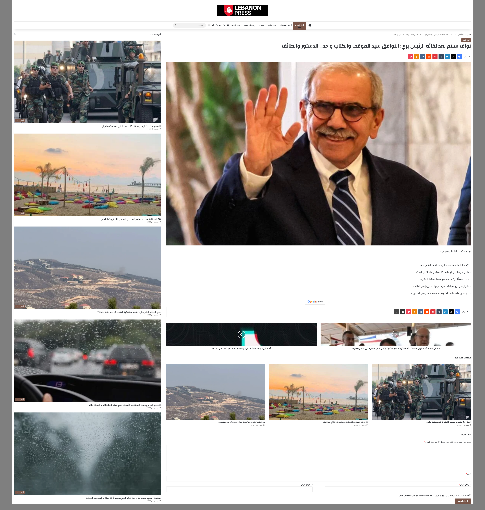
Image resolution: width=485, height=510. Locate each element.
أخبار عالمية (272, 25)
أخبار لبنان (300, 25)
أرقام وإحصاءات (286, 25)
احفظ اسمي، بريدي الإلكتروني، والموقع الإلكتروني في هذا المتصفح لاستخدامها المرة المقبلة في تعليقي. (433, 495)
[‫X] (453, 56)
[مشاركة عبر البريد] (402, 311)
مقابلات (261, 25)
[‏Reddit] (428, 56)
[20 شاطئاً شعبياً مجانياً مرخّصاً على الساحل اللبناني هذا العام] (318, 392)
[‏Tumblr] (441, 56)
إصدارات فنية (250, 25)
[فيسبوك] (459, 56)
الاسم (468, 474)
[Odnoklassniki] (416, 56)
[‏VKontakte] (422, 56)
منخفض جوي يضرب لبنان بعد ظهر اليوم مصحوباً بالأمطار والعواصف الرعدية (123, 498)
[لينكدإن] (447, 56)
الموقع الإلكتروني (307, 485)
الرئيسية (466, 34)
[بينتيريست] (435, 56)
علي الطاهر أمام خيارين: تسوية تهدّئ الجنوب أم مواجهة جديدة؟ (241, 422)
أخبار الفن (236, 25)
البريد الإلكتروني (465, 485)
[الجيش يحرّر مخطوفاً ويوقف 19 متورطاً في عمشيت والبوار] (421, 392)
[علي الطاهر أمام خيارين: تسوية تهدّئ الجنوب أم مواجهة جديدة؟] (215, 392)
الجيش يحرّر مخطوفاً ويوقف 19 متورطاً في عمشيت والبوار (448, 422)
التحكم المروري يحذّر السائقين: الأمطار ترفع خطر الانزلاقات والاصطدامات (125, 405)
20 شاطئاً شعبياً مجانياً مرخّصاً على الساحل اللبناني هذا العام (345, 422)
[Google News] (315, 302)
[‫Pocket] (410, 56)
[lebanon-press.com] (242, 10)
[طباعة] (396, 311)
